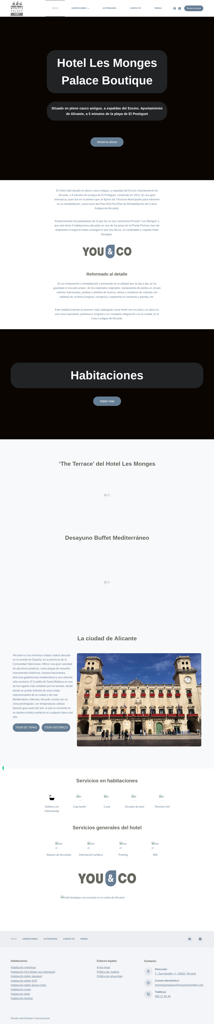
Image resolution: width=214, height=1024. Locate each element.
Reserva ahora (194, 8)
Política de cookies (108, 972)
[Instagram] (179, 8)
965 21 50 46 (163, 996)
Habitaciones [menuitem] (79, 8)
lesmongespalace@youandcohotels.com (179, 985)
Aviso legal (103, 967)
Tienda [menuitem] (158, 8)
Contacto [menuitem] (135, 8)
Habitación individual (23, 967)
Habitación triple (20, 994)
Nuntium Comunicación (37, 1018)
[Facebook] (174, 8)
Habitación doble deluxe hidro (28, 985)
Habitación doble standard (26, 976)
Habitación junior (21, 989)
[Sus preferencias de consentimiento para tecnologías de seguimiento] (3, 768)
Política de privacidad (109, 976)
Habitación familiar (22, 998)
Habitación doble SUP (24, 980)
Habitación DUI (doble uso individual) (33, 972)
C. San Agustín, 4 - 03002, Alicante (175, 973)
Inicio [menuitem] (55, 8)
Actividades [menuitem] (109, 8)
